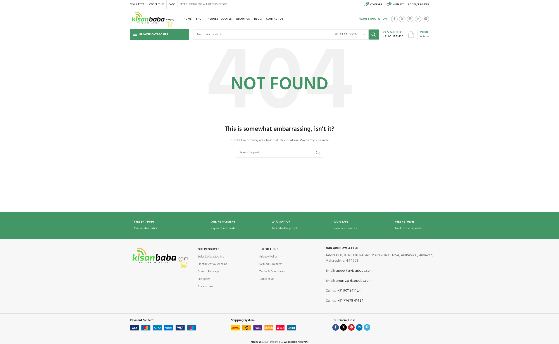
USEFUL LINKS (268, 249)
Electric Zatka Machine (213, 264)
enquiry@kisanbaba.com (353, 281)
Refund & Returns (270, 264)
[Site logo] (153, 19)
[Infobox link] (393, 34)
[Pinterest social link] (410, 19)
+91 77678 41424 (350, 301)
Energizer (204, 279)
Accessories (205, 286)
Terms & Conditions (272, 271)
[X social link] (402, 19)
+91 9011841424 (348, 291)
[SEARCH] (374, 34)
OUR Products (208, 249)
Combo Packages (209, 271)
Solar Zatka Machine (211, 256)
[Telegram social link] (426, 19)
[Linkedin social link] (418, 19)
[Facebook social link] (394, 19)
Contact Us (266, 279)
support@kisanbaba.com (354, 271)
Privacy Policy (268, 256)
